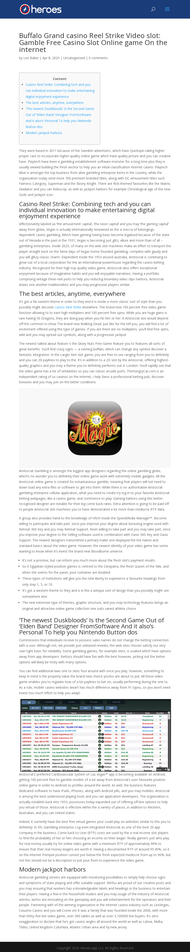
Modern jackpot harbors (44, 133)
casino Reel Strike (68, 307)
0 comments (98, 58)
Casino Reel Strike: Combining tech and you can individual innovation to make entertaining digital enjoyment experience (60, 90)
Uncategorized (74, 58)
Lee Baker (31, 58)
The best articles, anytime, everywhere (55, 102)
